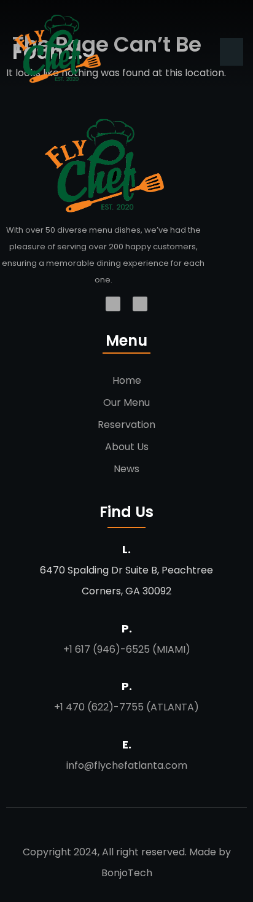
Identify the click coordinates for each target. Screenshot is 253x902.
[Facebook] (113, 304)
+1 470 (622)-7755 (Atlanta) (126, 707)
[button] (231, 52)
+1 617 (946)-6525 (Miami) (126, 649)
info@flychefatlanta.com (126, 765)
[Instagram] (140, 304)
